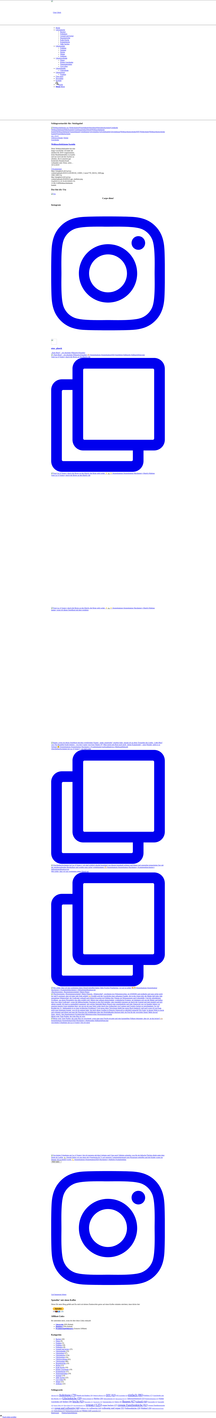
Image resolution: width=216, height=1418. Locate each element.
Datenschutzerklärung (69, 1413)
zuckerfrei (96, 1411)
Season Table (58, 1405)
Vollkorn (84, 1408)
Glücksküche (60, 1355)
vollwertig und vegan (113, 1408)
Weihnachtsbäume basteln (63, 144)
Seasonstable (152, 1402)
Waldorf (146, 1408)
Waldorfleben (59, 1411)
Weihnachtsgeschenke (73, 1411)
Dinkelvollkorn (99, 1395)
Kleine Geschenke (62, 1369)
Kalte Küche (60, 1367)
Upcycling (59, 1380)
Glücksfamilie (61, 1351)
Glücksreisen (60, 1357)
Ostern (118, 1402)
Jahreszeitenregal (121, 1398)
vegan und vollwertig (67, 1408)
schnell (141, 1401)
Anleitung (67, 1395)
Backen (58, 1339)
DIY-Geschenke (121, 1395)
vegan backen (109, 1405)
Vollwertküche (133, 1408)
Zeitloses (59, 1384)
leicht (78, 1401)
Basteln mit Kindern (85, 1395)
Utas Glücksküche (79, 1405)
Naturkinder (97, 1402)
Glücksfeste (60, 1353)
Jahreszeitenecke (109, 1399)
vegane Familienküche (133, 1405)
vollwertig (95, 1408)
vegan (94, 1405)
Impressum (55, 1413)
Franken (59, 1343)
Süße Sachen (60, 1378)
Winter (58, 1382)
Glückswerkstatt (57, 138)
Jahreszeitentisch (136, 1398)
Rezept (129, 1401)
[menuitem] (110, 28)
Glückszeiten (60, 1361)
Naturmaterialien (62, 1373)
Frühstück (59, 1347)
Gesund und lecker (62, 1349)
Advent (54, 1395)
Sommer (59, 1376)
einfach (135, 1395)
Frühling (59, 1345)
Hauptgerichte (61, 1363)
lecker (67, 1401)
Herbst (58, 1365)
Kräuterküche (60, 1371)
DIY (111, 1395)
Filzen (58, 1341)
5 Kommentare (56, 169)
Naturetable (88, 1402)
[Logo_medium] (56, 12)
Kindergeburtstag (152, 1399)
